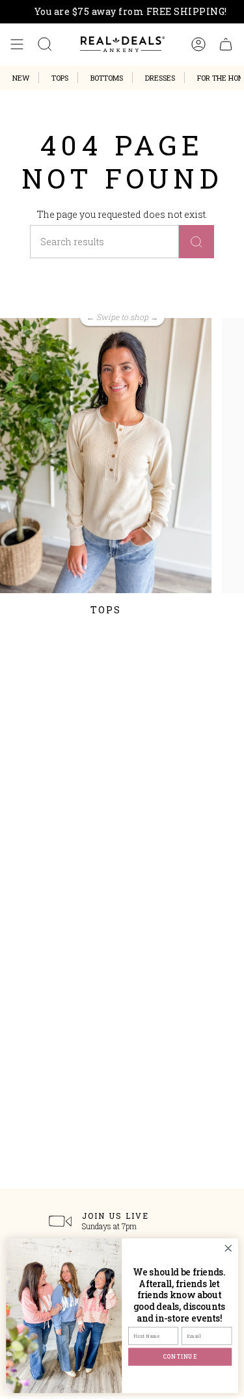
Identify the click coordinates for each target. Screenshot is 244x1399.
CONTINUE (180, 1356)
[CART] (225, 44)
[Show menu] (17, 44)
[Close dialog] (228, 1248)
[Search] (196, 241)
